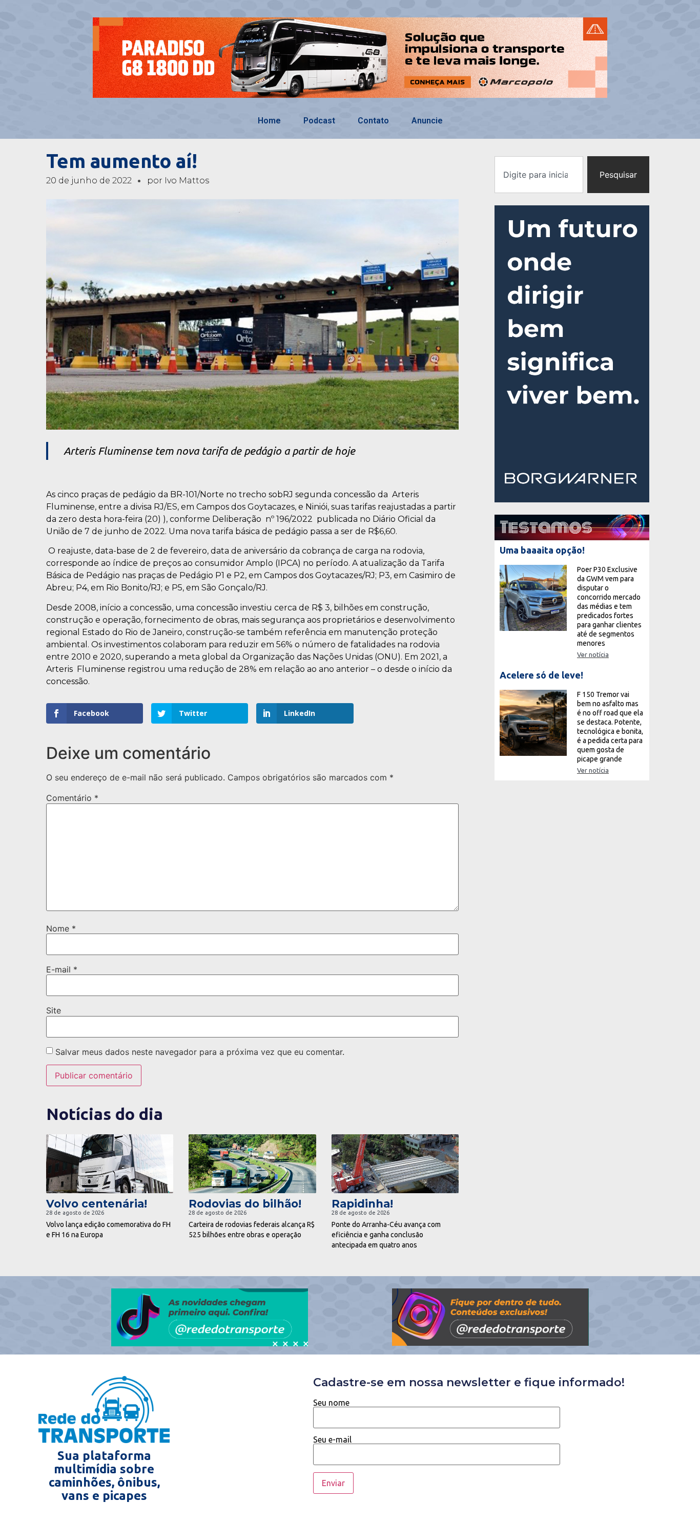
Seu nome (331, 1403)
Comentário (72, 798)
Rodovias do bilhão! (245, 1203)
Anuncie (427, 120)
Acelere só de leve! (541, 675)
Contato (373, 120)
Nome (61, 928)
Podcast (319, 120)
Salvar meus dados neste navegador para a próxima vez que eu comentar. (199, 1052)
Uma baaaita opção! (542, 550)
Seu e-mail (332, 1439)
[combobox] (539, 174)
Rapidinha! (362, 1203)
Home (269, 120)
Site (53, 1010)
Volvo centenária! (96, 1203)
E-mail (61, 969)
